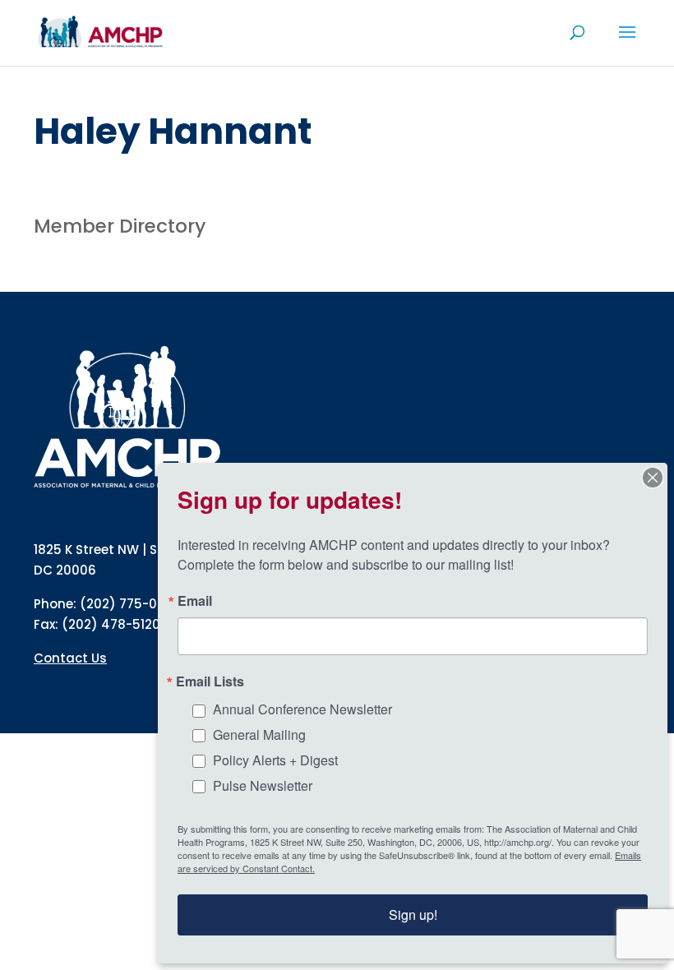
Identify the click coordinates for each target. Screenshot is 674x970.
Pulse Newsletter (262, 785)
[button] (627, 43)
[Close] (652, 477)
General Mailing (259, 734)
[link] (100, 31)
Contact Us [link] (70, 658)
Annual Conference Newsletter (302, 709)
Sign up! (413, 914)
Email (195, 600)
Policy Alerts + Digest (275, 760)
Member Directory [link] (119, 226)
